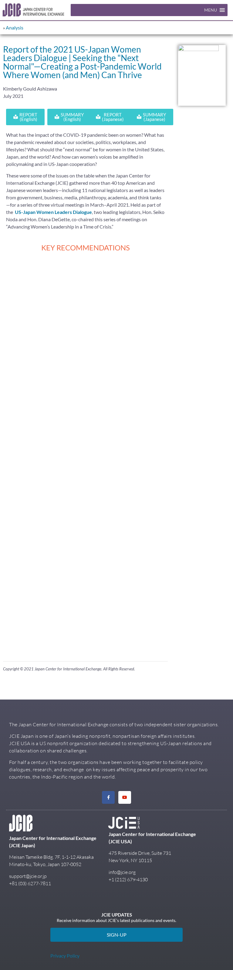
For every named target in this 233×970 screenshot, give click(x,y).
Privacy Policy (64, 955)
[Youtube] (124, 797)
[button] (210, 10)
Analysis (14, 27)
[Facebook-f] (108, 797)
